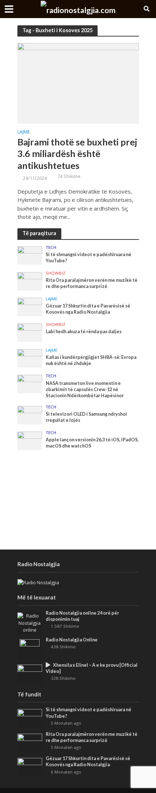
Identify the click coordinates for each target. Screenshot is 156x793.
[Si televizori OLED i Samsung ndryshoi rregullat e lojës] (29, 414)
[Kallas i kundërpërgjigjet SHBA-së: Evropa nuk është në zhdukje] (29, 358)
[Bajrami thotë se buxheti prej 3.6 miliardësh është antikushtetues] (78, 82)
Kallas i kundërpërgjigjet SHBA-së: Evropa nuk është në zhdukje (91, 360)
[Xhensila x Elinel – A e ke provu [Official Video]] (29, 673)
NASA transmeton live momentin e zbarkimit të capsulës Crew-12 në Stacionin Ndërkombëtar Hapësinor (85, 389)
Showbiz (55, 273)
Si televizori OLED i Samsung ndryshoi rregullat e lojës (86, 417)
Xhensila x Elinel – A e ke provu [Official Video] (91, 668)
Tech (51, 247)
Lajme (23, 132)
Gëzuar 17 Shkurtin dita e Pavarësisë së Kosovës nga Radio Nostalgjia (88, 309)
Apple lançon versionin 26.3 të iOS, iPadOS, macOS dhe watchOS (92, 443)
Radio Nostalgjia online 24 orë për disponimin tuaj (82, 616)
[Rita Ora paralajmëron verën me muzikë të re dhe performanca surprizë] (29, 280)
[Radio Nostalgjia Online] (30, 648)
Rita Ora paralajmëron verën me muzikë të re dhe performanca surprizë (91, 283)
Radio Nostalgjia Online (72, 640)
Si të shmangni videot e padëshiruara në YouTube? (88, 257)
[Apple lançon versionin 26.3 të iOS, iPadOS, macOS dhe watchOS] (29, 440)
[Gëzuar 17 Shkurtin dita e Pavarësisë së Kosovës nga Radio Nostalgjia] (29, 306)
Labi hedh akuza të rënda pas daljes (84, 331)
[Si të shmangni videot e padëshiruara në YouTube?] (29, 255)
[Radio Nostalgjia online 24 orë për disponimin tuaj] (29, 622)
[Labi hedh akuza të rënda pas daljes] (29, 332)
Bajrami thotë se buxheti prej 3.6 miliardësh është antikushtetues (77, 153)
